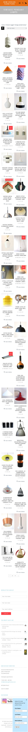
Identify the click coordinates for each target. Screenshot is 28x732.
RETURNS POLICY (5, 685)
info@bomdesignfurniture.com (8, 682)
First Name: (4, 594)
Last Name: (4, 600)
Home (3, 25)
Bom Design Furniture (10, 3)
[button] (8, 63)
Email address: (5, 606)
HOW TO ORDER (5, 688)
